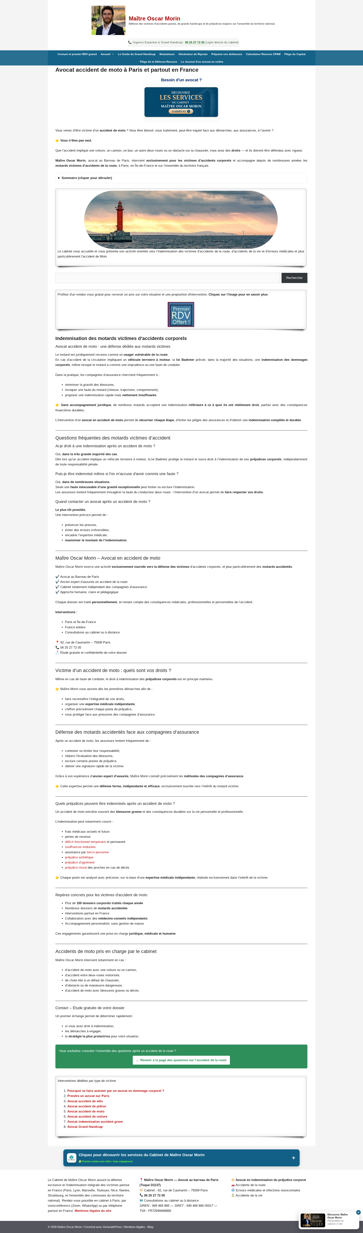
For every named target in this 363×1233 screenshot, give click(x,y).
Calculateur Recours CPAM (263, 54)
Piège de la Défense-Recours (158, 61)
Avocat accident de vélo (85, 1101)
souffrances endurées (80, 847)
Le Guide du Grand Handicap (137, 54)
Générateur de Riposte (193, 54)
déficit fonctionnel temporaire (85, 842)
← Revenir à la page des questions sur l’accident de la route (181, 1060)
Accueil (105, 54)
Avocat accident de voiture (87, 1116)
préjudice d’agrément (80, 862)
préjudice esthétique (79, 857)
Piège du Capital (295, 54)
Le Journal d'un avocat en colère (202, 61)
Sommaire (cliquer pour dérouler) (87, 178)
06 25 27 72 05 (195, 42)
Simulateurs (167, 54)
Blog (150, 1226)
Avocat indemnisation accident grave (95, 1121)
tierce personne (97, 852)
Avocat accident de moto (85, 1111)
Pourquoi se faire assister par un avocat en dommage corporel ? (115, 1091)
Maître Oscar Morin (154, 18)
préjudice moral (76, 867)
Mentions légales (134, 1226)
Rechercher (294, 278)
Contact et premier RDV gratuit (77, 54)
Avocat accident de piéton (86, 1106)
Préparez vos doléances (226, 54)
